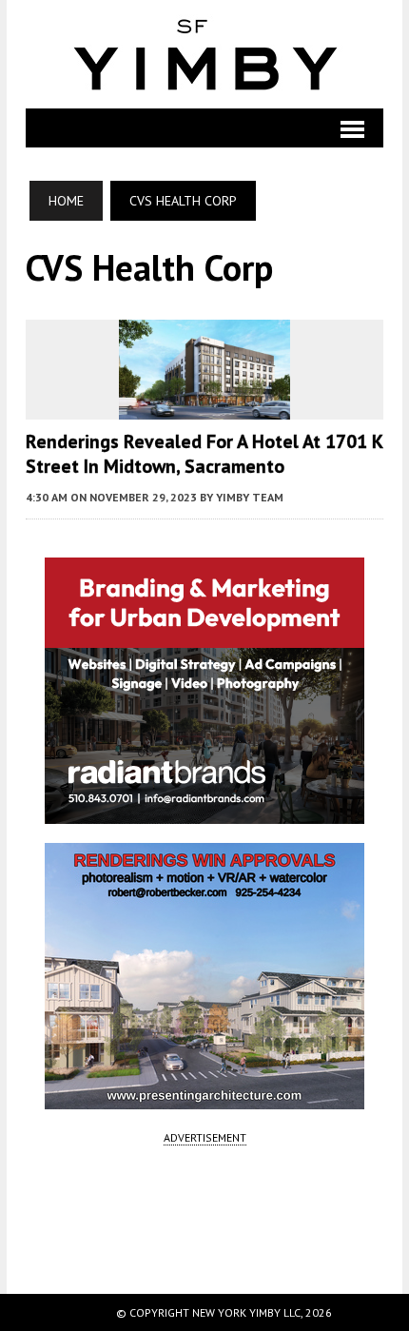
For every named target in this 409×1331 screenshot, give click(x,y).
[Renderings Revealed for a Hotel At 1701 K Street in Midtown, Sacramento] (204, 407)
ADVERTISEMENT (205, 1137)
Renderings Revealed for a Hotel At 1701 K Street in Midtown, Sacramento (204, 454)
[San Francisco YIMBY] (204, 54)
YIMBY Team (249, 497)
